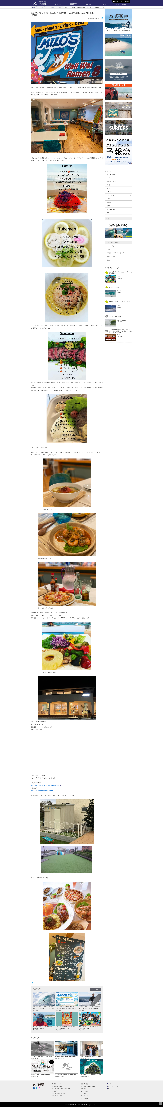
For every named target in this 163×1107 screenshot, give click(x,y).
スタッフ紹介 (84, 1098)
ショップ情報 (50, 7)
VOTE (109, 1089)
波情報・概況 (84, 1084)
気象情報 (83, 1089)
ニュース (40, 7)
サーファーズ (84, 1096)
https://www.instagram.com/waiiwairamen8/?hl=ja (45, 785)
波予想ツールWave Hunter (88, 1086)
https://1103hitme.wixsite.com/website (42, 790)
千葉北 (59, 7)
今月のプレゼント (113, 1086)
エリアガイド (84, 1091)
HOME (33, 7)
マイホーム (111, 1084)
